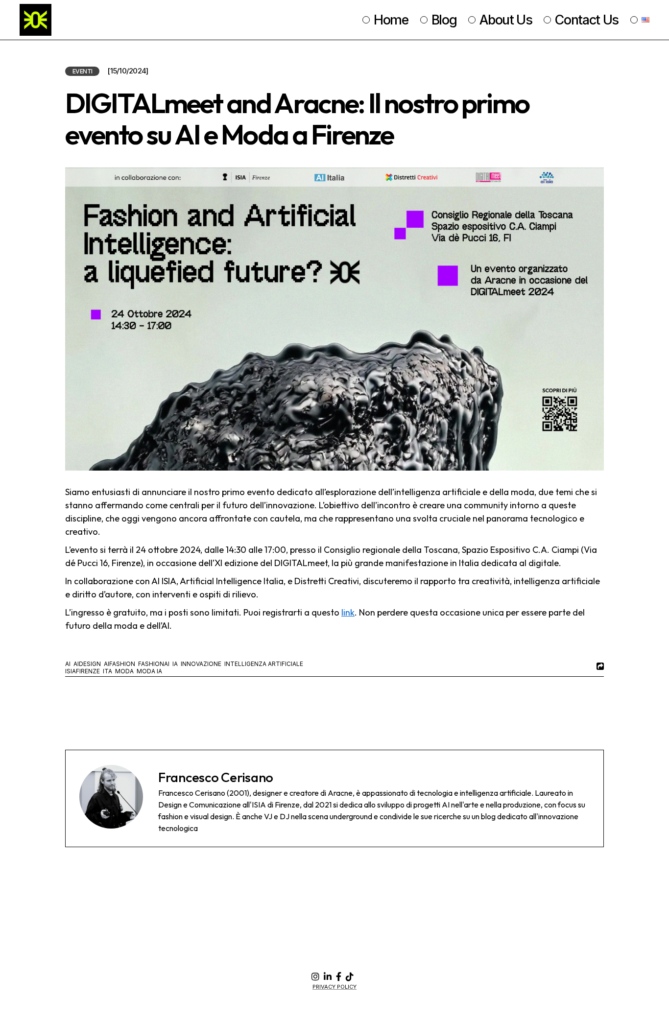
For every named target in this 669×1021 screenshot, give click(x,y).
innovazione (201, 663)
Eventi (82, 71)
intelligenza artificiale (263, 663)
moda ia (149, 671)
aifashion (119, 663)
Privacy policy (334, 986)
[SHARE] (599, 666)
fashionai (153, 663)
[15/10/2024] (127, 71)
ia (175, 663)
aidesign (87, 663)
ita (107, 671)
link (348, 612)
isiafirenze (82, 671)
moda (124, 671)
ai (68, 663)
